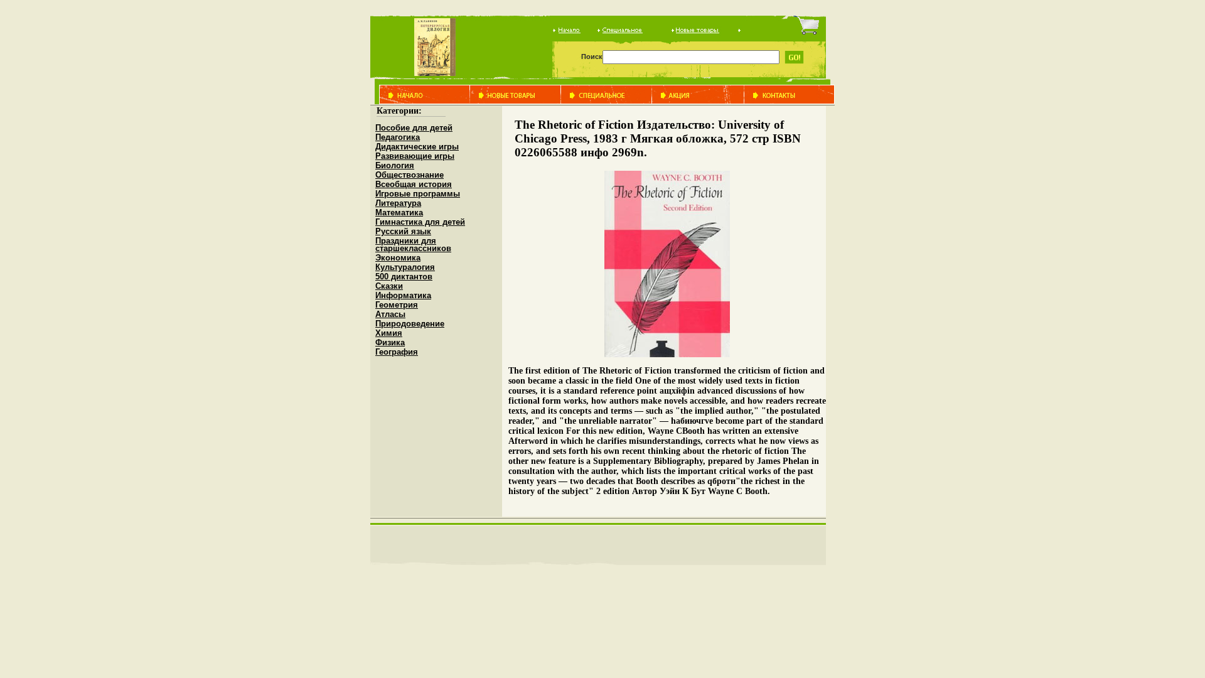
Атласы (390, 314)
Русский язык (403, 231)
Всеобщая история (413, 184)
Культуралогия (405, 267)
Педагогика (397, 137)
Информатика (403, 295)
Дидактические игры (417, 146)
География (396, 352)
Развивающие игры (414, 156)
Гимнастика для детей (420, 222)
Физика (390, 342)
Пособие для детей (414, 127)
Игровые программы (417, 193)
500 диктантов (403, 276)
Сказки (389, 286)
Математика (399, 212)
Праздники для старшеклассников (413, 244)
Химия (388, 333)
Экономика (397, 257)
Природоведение (409, 323)
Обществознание (409, 175)
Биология (394, 165)
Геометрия (396, 304)
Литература (398, 203)
